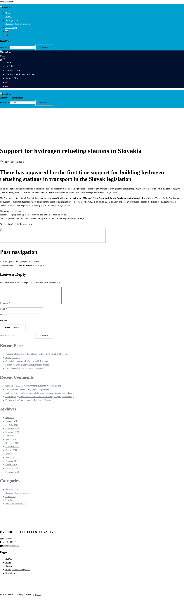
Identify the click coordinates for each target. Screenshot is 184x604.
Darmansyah (10, 396)
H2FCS (8, 17)
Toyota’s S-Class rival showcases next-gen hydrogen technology (44, 393)
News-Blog (10, 573)
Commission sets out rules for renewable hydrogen (21, 265)
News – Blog (11, 27)
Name (3, 309)
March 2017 (10, 457)
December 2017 (12, 443)
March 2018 (10, 439)
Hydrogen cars (11, 20)
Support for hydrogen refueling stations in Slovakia (27, 365)
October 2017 (11, 450)
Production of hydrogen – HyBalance (33, 389)
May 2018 (9, 436)
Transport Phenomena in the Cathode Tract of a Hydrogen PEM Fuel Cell (36, 354)
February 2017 (11, 461)
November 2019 (12, 428)
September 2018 (12, 432)
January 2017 (11, 464)
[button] (5, 40)
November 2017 (12, 446)
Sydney (38, 594)
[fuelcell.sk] (5, 7)
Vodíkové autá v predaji (15, 504)
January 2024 (11, 421)
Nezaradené (10, 496)
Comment (5, 303)
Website (3, 320)
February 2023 (11, 425)
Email (3, 314)
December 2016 (12, 468)
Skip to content (6, 2)
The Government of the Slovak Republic (17, 198)
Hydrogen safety (12, 357)
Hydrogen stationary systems (17, 24)
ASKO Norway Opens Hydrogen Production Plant (39, 386)
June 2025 (9, 417)
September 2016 (12, 472)
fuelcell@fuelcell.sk (10, 546)
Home (8, 13)
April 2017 (10, 454)
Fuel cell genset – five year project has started (20, 262)
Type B (8, 500)
